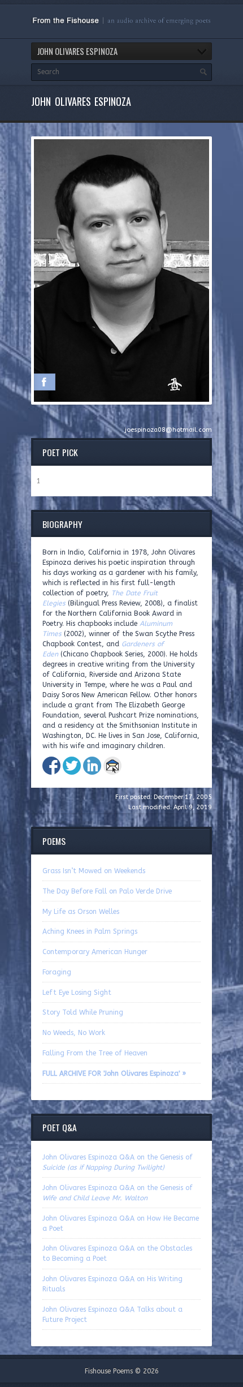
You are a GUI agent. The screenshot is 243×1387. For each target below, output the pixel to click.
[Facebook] (44, 382)
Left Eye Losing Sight (76, 993)
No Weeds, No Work (73, 1033)
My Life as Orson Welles (80, 912)
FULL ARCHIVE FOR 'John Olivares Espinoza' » (114, 1073)
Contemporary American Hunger (94, 952)
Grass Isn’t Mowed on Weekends (93, 871)
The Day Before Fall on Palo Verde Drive (107, 891)
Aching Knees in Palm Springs (89, 931)
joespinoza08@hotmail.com (168, 429)
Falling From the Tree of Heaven (94, 1053)
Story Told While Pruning (82, 1012)
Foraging (56, 972)
